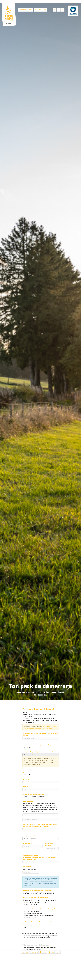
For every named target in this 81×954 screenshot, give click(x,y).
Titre (23, 772)
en (58, 10)
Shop (44, 10)
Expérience (23, 10)
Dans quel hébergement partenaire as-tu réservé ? (37, 752)
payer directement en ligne (39, 913)
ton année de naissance (49, 844)
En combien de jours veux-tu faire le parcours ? (36, 890)
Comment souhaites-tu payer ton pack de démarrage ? (38, 909)
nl (54, 10)
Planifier (25, 952)
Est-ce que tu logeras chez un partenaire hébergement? (39, 745)
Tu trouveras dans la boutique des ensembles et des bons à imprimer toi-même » (40, 727)
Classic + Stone (40, 902)
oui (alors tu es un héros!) (36, 797)
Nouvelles (38, 10)
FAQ (58, 952)
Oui (25, 927)
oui (25, 747)
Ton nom (25, 787)
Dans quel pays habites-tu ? (30, 836)
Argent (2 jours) (37, 893)
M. (25, 775)
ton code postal (27, 843)
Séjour (30, 10)
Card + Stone (38, 900)
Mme (30, 775)
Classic (27, 902)
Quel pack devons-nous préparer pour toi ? (35, 897)
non (30, 747)
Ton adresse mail (27, 801)
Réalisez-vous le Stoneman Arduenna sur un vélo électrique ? (40, 923)
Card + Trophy (51, 900)
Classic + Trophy (30, 904)
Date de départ (26, 867)
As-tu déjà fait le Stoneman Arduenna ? (34, 794)
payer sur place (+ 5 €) (30, 917)
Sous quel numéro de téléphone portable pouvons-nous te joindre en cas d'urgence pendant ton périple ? (39, 825)
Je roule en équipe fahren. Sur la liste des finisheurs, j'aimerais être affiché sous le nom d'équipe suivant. (39, 857)
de (62, 10)
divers (36, 775)
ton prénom (25, 779)
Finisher (44, 952)
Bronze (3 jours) (49, 893)
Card (27, 900)
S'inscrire (35, 952)
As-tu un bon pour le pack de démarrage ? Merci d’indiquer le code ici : (40, 734)
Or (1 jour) (27, 893)
